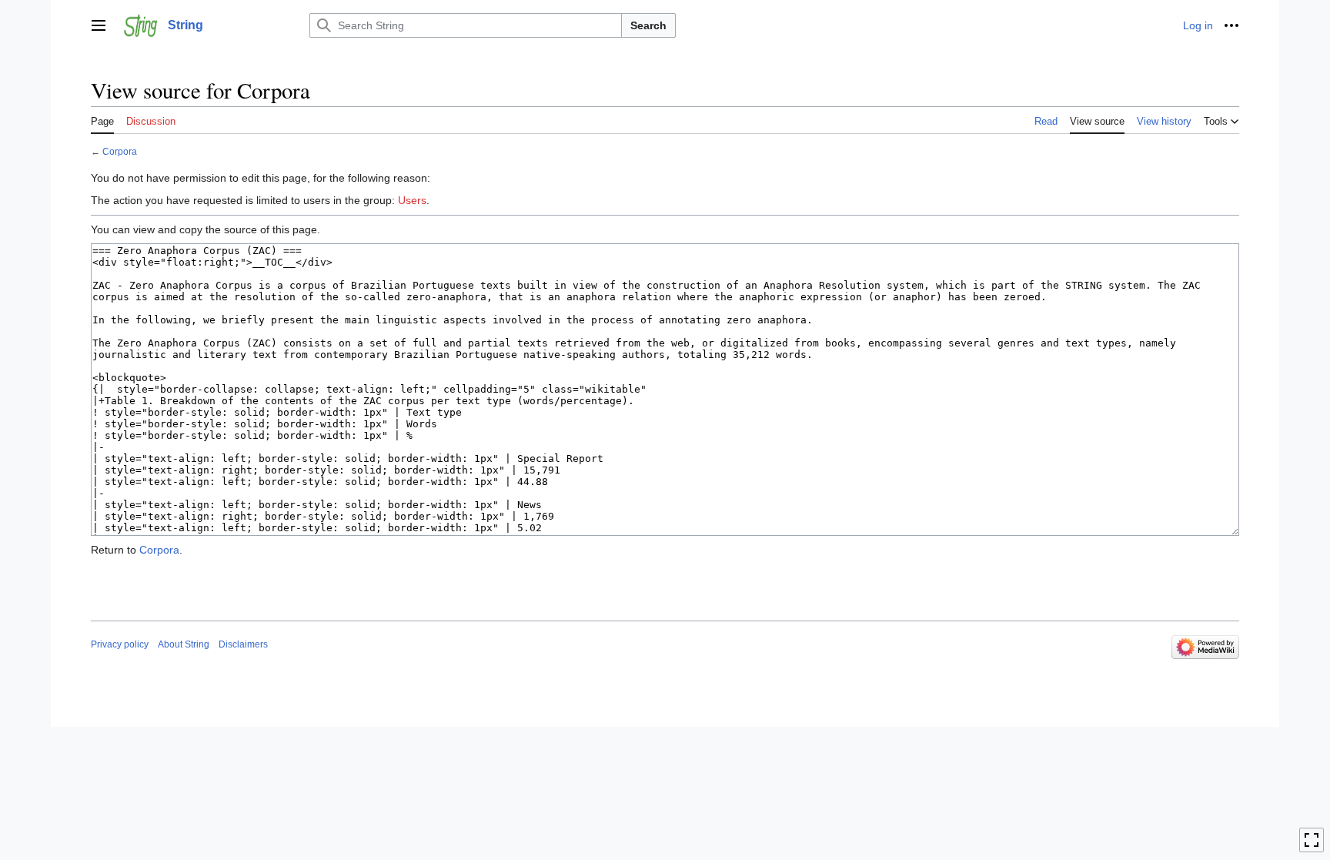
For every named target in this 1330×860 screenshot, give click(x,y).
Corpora (119, 151)
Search (648, 25)
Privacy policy (120, 644)
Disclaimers (243, 644)
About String (183, 644)
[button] (98, 25)
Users (412, 200)
